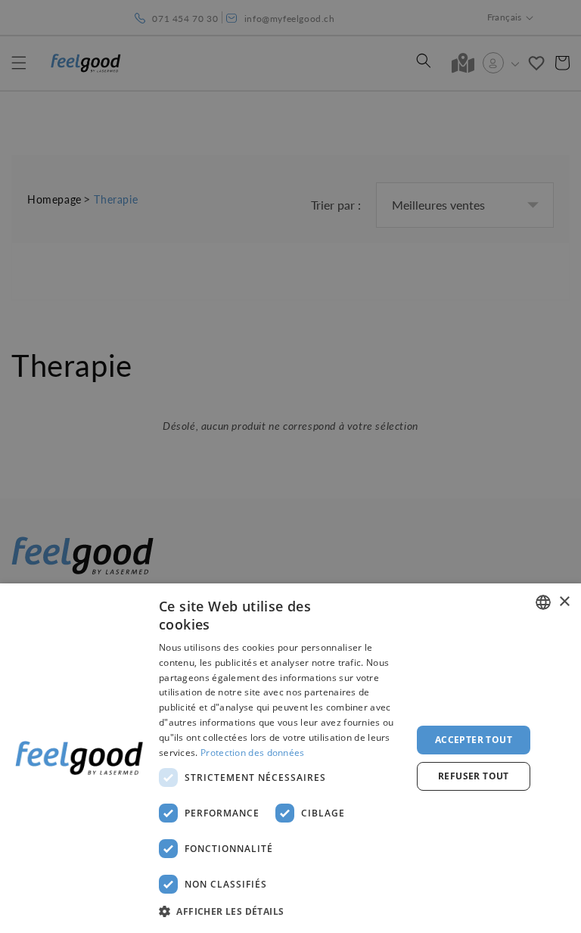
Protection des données (252, 752)
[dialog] (290, 758)
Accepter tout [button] (473, 739)
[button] (281, 912)
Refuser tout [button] (473, 776)
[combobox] (543, 602)
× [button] (564, 602)
